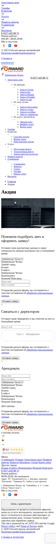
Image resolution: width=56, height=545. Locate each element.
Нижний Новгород (43, 468)
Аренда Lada (26, 99)
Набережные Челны (11, 261)
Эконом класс (26, 122)
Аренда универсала (29, 114)
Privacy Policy (8, 526)
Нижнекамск (25, 468)
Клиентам (6, 11)
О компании (7, 25)
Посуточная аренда (22, 149)
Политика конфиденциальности (18, 53)
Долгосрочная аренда (24, 151)
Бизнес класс (26, 127)
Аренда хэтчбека (27, 112)
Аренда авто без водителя (26, 154)
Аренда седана (26, 109)
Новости (18, 166)
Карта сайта (45, 462)
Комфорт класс (27, 124)
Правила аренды (10, 22)
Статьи (17, 169)
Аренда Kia (25, 92)
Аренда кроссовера (29, 107)
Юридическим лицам (24, 142)
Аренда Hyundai (27, 97)
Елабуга (13, 468)
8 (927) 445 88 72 (10, 33)
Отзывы (17, 171)
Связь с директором (21, 504)
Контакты (6, 30)
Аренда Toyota (26, 90)
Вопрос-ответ (20, 139)
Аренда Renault (27, 95)
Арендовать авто (10, 2)
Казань (5, 468)
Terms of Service (28, 526)
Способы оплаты (21, 137)
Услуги (5, 16)
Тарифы (5, 8)
